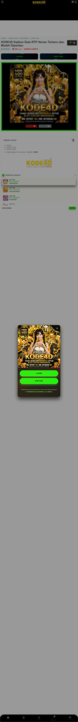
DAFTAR (39, 381)
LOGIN (39, 373)
